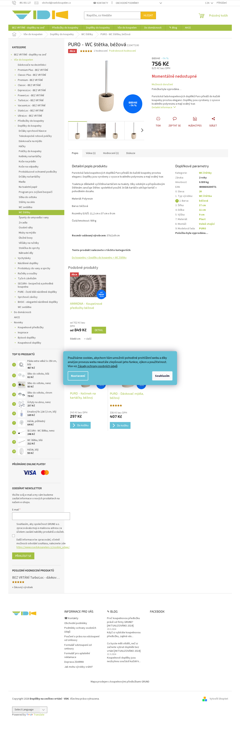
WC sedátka (25, 207)
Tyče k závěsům (27, 278)
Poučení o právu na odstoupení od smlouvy (81, 638)
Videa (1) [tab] (91, 153)
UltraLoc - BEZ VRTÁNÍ (30, 116)
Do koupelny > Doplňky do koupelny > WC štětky (99, 258)
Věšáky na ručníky (29, 243)
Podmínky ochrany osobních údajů (80, 629)
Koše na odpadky (29, 167)
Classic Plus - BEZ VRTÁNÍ (32, 75)
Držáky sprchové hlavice (32, 131)
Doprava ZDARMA (74, 662)
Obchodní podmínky (127, 3)
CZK (207, 3)
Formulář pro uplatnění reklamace (77, 655)
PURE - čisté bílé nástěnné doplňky (37, 292)
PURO (202, 228)
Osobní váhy (26, 228)
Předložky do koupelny (31, 121)
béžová (203, 201)
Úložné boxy (26, 238)
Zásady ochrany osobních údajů (97, 366)
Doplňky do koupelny (30, 126)
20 (200, 191)
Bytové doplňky (27, 338)
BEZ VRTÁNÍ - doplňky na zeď (30, 55)
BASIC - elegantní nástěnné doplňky (38, 302)
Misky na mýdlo (27, 233)
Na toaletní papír (28, 187)
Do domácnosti (22, 312)
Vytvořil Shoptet (219, 699)
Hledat (148, 15)
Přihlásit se (23, 555)
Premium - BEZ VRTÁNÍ (30, 80)
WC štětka (205, 196)
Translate (39, 715)
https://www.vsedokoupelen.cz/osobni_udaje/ (43, 547)
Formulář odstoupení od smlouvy (78, 647)
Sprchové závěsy (28, 297)
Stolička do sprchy (29, 248)
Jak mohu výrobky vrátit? (78, 667)
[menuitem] (28, 28)
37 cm (202, 205)
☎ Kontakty (100, 3)
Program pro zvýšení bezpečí (35, 192)
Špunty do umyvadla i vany (34, 217)
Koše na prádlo (27, 161)
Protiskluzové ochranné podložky (38, 172)
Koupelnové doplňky (29, 343)
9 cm (202, 215)
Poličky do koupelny (30, 151)
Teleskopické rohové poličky (35, 136)
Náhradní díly (26, 253)
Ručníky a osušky (27, 273)
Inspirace (23, 332)
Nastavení (78, 376)
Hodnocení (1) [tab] (111, 153)
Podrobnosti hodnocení (122, 51)
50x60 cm (75, 339)
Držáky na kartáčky (29, 177)
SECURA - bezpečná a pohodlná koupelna (35, 285)
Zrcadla (23, 223)
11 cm (202, 210)
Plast (202, 219)
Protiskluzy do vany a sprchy (34, 268)
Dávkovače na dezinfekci (32, 65)
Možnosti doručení (162, 84)
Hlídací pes (195, 126)
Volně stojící (207, 224)
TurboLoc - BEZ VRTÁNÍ (30, 100)
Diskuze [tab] (130, 153)
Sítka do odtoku (28, 197)
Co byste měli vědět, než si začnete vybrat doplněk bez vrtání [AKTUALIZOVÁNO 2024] (124, 647)
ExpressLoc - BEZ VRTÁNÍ (32, 90)
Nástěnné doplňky (28, 263)
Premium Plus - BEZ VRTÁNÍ (33, 70)
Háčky (22, 146)
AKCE (17, 317)
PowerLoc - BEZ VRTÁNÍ (31, 95)
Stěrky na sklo (27, 202)
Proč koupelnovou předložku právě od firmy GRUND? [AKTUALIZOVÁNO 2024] (123, 622)
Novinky (18, 322)
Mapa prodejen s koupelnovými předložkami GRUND (120, 682)
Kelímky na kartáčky (30, 156)
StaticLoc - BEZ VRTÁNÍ (30, 111)
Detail (99, 330)
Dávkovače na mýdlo (30, 141)
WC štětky (24, 212)
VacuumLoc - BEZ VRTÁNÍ (31, 105)
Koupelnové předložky (31, 327)
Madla (22, 182)
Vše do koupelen (23, 60)
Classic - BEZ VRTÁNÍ (29, 85)
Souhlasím (162, 376)
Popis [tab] (75, 153)
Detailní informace (162, 107)
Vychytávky (24, 258)
